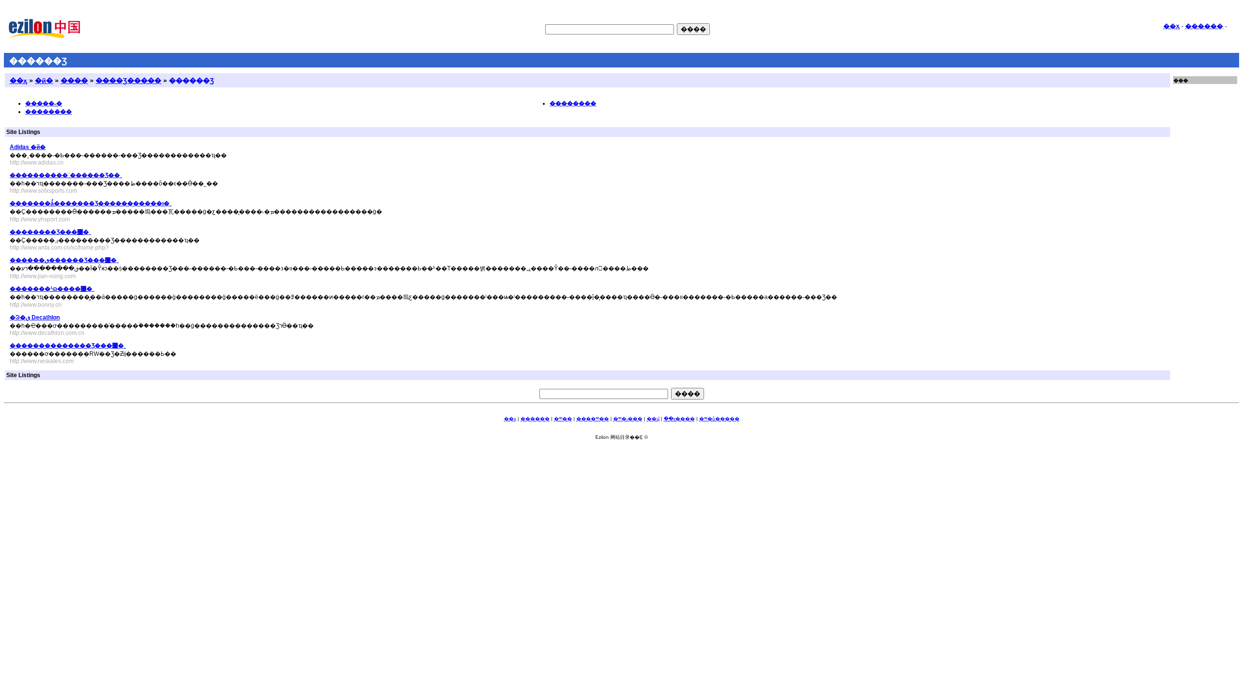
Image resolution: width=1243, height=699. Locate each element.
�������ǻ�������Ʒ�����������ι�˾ (91, 203)
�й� (44, 80)
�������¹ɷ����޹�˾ (52, 288)
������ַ (1204, 26)
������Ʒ (191, 80)
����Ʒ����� (128, 80)
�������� (48, 111)
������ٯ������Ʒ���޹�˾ (64, 260)
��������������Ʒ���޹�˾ (68, 345)
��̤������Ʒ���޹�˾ (50, 232)
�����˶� (43, 103)
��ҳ (1171, 26)
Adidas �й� (28, 147)
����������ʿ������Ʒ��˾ (66, 175)
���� (74, 80)
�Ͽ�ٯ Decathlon (35, 317)
